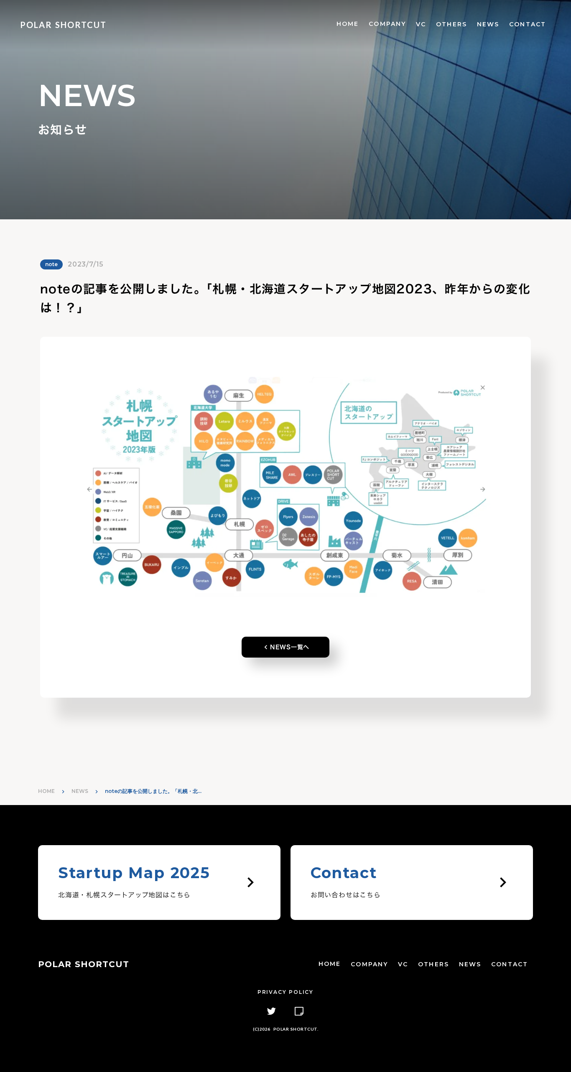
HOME (347, 24)
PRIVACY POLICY (285, 992)
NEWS (488, 24)
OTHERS (451, 24)
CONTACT (527, 24)
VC (421, 24)
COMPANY (387, 24)
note (51, 264)
